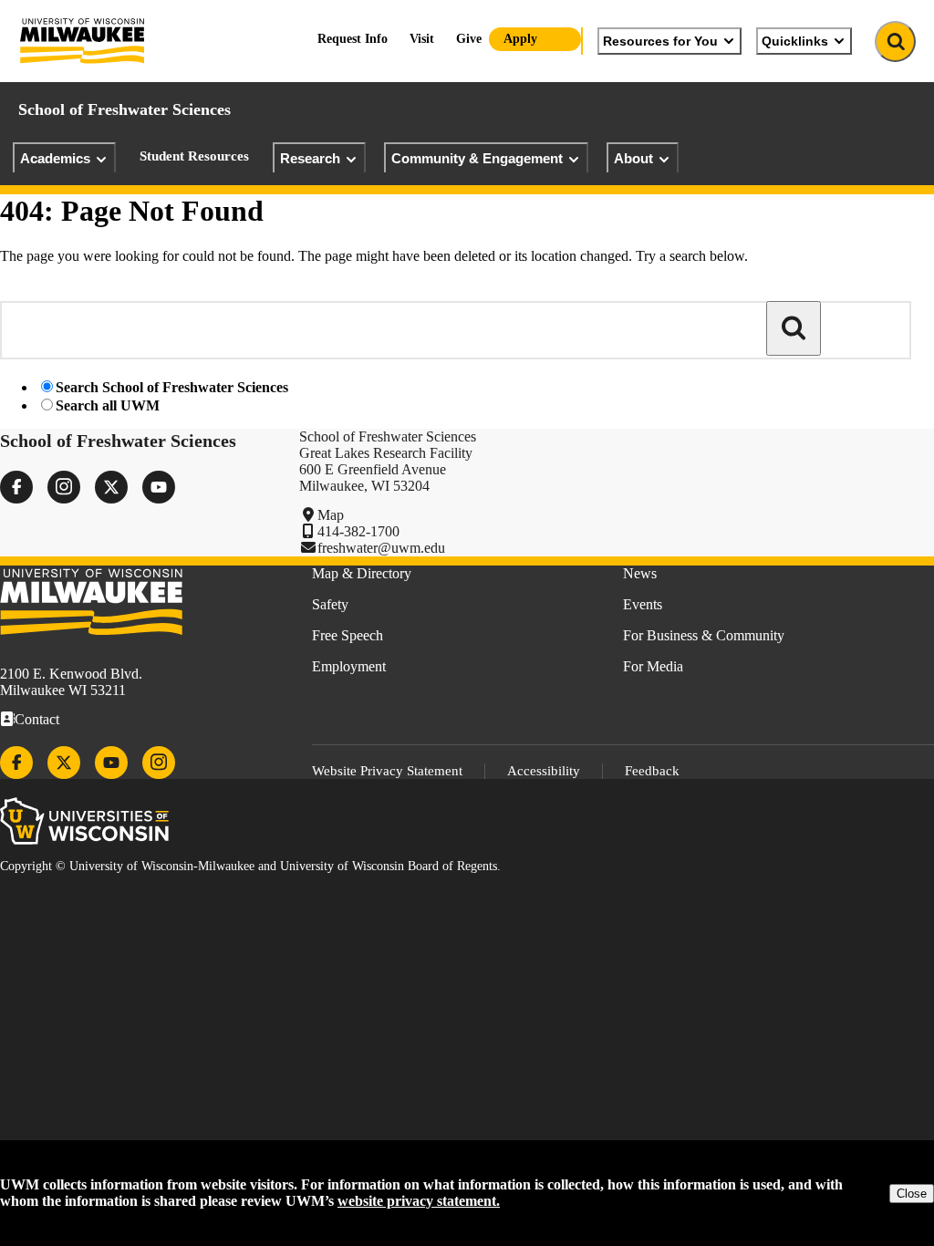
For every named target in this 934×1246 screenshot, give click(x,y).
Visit (422, 39)
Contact (37, 719)
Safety (330, 604)
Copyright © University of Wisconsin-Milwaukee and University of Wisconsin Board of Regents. (250, 866)
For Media (653, 666)
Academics (55, 158)
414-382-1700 (358, 531)
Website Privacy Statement (387, 770)
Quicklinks (795, 41)
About (633, 158)
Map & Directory (361, 573)
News (640, 573)
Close (912, 1193)
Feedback (652, 770)
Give (469, 39)
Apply (520, 39)
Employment (349, 666)
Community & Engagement (477, 158)
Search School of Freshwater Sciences (172, 387)
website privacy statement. (418, 1201)
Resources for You (660, 41)
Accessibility (543, 770)
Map (330, 515)
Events (642, 604)
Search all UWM (108, 405)
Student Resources (194, 156)
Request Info (352, 39)
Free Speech (347, 635)
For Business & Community (703, 635)
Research (310, 158)
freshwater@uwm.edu (381, 548)
